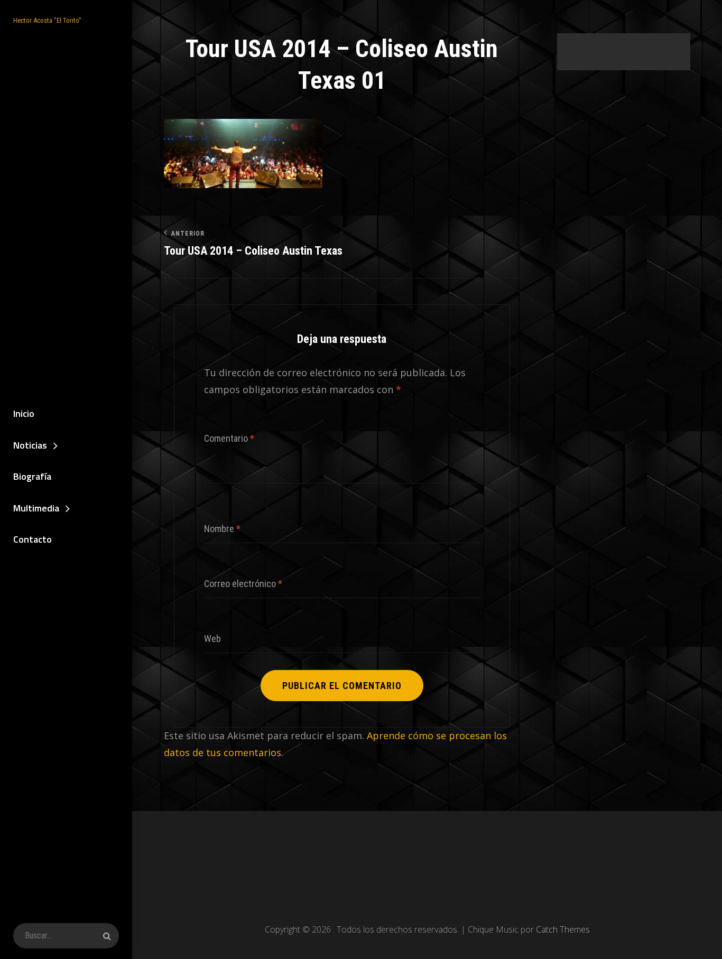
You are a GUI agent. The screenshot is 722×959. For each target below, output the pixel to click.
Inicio (23, 413)
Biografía (32, 476)
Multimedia (36, 508)
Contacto (32, 539)
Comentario (229, 438)
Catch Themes (563, 929)
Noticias (30, 445)
